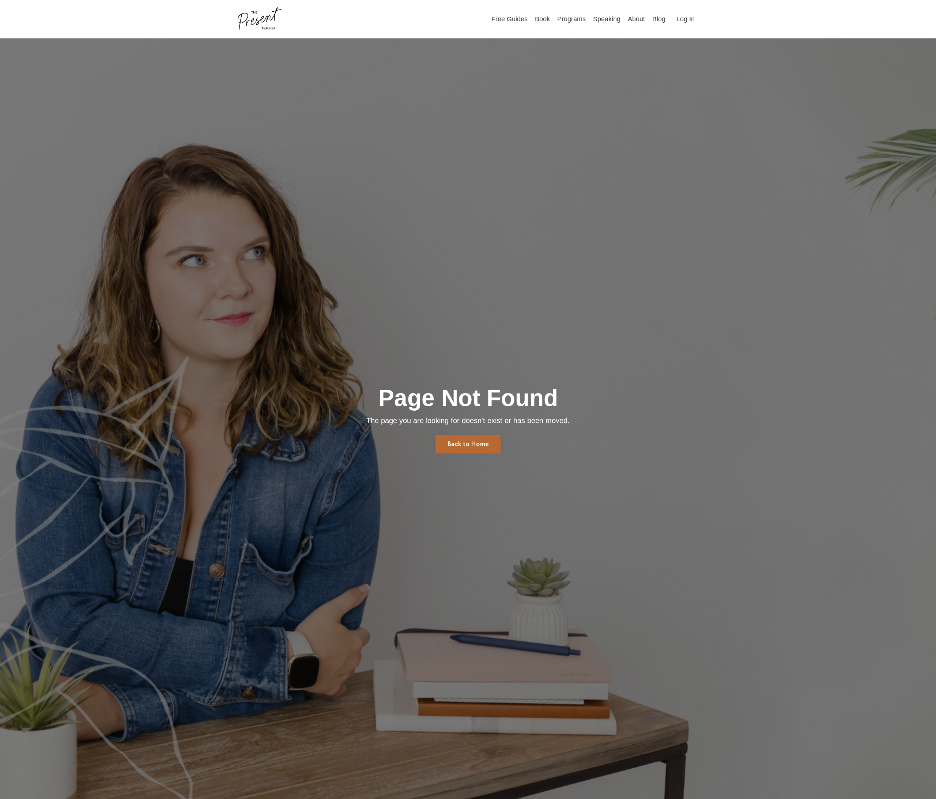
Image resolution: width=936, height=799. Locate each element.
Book (542, 19)
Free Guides (509, 19)
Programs (571, 19)
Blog (658, 19)
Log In (685, 19)
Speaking (606, 19)
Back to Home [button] (468, 444)
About (636, 19)
